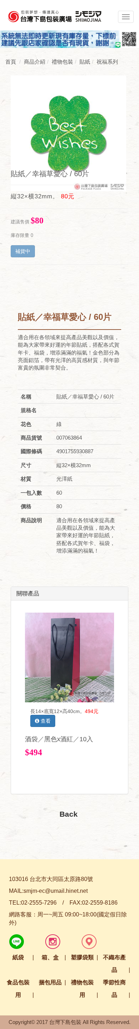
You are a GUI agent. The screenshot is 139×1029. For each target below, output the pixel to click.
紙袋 (18, 957)
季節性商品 (114, 988)
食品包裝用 (18, 988)
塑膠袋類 (82, 957)
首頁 (10, 62)
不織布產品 (114, 963)
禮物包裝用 (82, 988)
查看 (45, 721)
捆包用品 (50, 982)
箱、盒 (50, 957)
